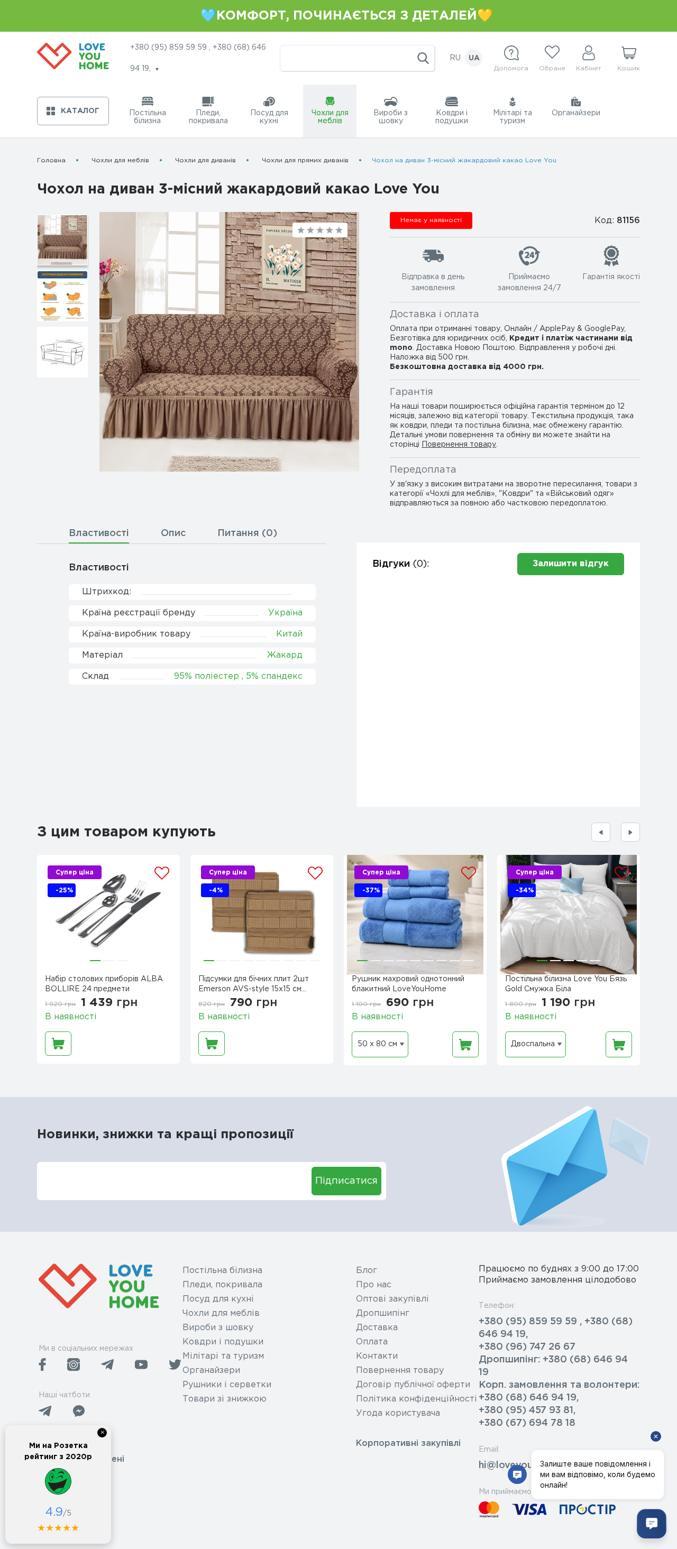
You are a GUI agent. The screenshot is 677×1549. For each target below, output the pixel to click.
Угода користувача (398, 1413)
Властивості (99, 533)
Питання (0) (247, 533)
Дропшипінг (382, 1313)
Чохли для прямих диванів (305, 160)
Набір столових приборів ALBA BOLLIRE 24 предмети (104, 984)
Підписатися (346, 1181)
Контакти (377, 1356)
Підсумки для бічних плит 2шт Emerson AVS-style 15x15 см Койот (253, 985)
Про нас (373, 1285)
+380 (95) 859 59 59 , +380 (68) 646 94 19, (556, 1328)
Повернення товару (459, 444)
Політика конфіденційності (416, 1399)
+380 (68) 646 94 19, (529, 1398)
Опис (173, 533)
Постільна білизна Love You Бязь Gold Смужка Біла (566, 984)
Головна (51, 160)
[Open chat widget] (651, 1523)
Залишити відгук (571, 564)
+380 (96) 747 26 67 (527, 1347)
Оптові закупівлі (392, 1299)
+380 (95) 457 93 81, (527, 1410)
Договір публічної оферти (413, 1385)
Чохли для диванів (205, 160)
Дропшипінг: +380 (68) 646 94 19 (553, 1366)
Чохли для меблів (120, 160)
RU (455, 58)
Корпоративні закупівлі (408, 1443)
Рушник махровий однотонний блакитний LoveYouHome (408, 984)
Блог (366, 1271)
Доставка (377, 1328)
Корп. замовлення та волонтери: (559, 1385)
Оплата (372, 1342)
